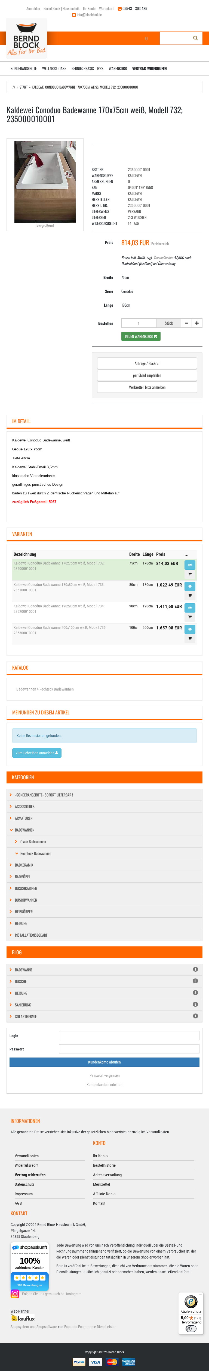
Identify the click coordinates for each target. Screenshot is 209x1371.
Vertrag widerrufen (149, 68)
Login (14, 1036)
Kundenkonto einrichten (104, 1085)
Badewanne (105, 969)
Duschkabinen (26, 888)
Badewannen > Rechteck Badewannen (45, 689)
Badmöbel (22, 876)
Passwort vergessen (105, 1075)
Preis (109, 242)
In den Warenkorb (139, 336)
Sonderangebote (24, 68)
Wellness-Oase (54, 68)
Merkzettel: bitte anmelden (147, 387)
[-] (186, 323)
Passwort (17, 1049)
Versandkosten (163, 257)
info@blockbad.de (89, 14)
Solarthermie (105, 1016)
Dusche (105, 981)
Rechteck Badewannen (35, 853)
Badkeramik (24, 865)
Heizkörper (24, 911)
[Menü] (200, 1295)
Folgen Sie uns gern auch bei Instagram (52, 1294)
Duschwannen (26, 900)
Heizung (21, 923)
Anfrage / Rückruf (147, 363)
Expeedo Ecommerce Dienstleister (90, 1327)
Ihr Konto (89, 8)
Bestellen (105, 323)
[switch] (191, 1328)
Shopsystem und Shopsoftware (34, 1327)
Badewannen (24, 830)
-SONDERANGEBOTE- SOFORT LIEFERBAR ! (44, 795)
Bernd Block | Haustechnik (61, 8)
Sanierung (105, 1005)
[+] (197, 323)
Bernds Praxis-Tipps (87, 68)
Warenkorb (106, 8)
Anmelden (33, 8)
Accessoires (25, 806)
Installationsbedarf (31, 935)
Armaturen (23, 818)
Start (23, 87)
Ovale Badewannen (33, 841)
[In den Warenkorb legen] (190, 574)
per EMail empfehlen (147, 375)
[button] (190, 565)
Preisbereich (160, 243)
